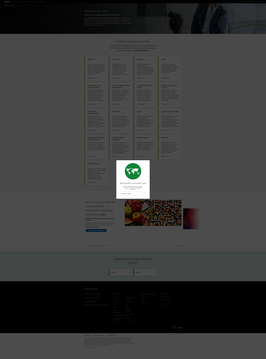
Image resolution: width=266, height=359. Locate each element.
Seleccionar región (126, 193)
